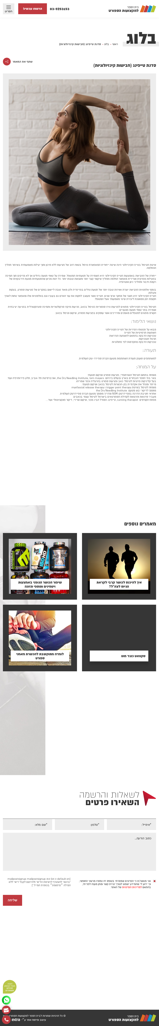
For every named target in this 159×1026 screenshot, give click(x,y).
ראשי (115, 44)
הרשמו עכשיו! (32, 8)
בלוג (106, 44)
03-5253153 (59, 8)
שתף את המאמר (23, 61)
